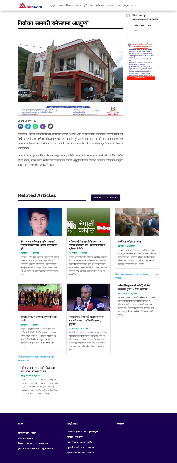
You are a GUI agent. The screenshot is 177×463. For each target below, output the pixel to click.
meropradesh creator (145, 18)
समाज (60, 5)
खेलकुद (126, 5)
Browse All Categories (105, 197)
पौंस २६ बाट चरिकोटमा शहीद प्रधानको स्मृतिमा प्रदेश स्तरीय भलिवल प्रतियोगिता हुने (39, 245)
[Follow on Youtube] (94, 415)
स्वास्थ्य (110, 5)
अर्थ (91, 5)
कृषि (85, 5)
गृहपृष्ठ (52, 5)
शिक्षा (118, 5)
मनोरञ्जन (100, 5)
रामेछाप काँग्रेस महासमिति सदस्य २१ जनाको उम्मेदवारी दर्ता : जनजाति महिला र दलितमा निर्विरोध (87, 245)
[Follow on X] (88, 415)
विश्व (134, 5)
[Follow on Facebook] (83, 415)
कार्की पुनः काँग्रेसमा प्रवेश (130, 241)
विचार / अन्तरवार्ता (73, 5)
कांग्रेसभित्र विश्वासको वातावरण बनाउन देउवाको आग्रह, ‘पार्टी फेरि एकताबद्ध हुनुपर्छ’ (86, 320)
